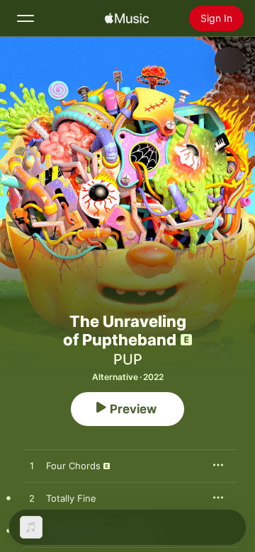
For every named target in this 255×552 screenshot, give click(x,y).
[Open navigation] (25, 18)
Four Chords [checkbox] (73, 465)
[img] (127, 18)
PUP (127, 359)
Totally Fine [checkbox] (71, 498)
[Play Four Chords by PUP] (32, 466)
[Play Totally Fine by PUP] (32, 499)
